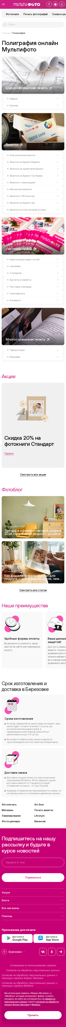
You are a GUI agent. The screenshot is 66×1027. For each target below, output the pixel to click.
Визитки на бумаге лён (22, 202)
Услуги (6, 892)
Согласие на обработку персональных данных (33, 970)
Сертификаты (17, 293)
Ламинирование (11, 815)
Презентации (17, 350)
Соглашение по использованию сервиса (33, 965)
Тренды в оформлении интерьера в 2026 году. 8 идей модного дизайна (32, 532)
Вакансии (40, 821)
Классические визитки (22, 155)
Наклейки (15, 266)
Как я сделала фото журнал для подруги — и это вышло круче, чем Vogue (31, 577)
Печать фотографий (35, 14)
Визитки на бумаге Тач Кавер (26, 175)
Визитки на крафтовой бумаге (26, 168)
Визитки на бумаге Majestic (25, 162)
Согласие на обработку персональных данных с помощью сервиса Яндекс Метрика (30, 976)
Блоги (5, 900)
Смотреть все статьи (33, 590)
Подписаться (33, 877)
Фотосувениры (11, 821)
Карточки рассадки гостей (24, 259)
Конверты (15, 300)
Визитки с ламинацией (22, 182)
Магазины (7, 810)
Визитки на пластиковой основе (28, 209)
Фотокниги (12, 14)
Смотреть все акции (33, 474)
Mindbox (36, 1004)
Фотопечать (9, 804)
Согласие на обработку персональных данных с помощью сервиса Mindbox (30, 984)
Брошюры (15, 356)
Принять (33, 1015)
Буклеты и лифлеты (20, 279)
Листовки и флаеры (20, 286)
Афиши (14, 98)
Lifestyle (39, 815)
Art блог (39, 804)
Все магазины (10, 908)
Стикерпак (16, 273)
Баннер (14, 105)
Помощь (7, 915)
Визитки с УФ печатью (22, 196)
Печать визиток (43, 810)
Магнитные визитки (21, 189)
